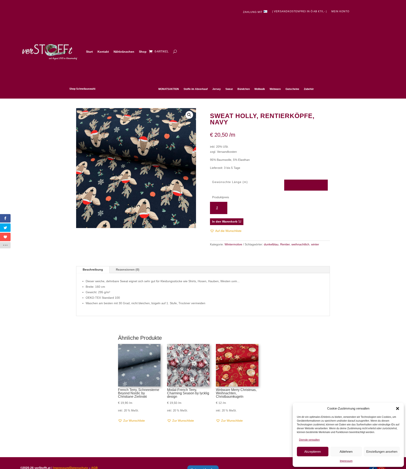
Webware (275, 89)
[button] (397, 408)
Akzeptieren (312, 451)
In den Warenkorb (224, 221)
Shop (143, 51)
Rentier (285, 244)
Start (89, 51)
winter (315, 244)
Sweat (229, 89)
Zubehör (309, 89)
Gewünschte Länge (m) (230, 182)
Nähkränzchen (124, 51)
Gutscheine (292, 89)
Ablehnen (346, 451)
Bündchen (243, 89)
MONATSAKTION (168, 89)
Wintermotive (233, 244)
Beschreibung (93, 269)
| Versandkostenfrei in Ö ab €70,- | (299, 11)
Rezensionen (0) (127, 269)
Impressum (346, 460)
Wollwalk (259, 89)
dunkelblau (271, 244)
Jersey (216, 89)
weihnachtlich (300, 244)
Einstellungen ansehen (381, 451)
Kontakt (103, 51)
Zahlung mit (253, 12)
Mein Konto (340, 11)
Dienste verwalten (309, 439)
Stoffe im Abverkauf (196, 89)
